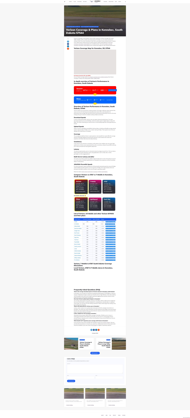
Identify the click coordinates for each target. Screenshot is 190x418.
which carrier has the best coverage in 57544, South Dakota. (95, 171)
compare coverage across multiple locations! (98, 77)
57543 (88, 78)
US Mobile (76, 223)
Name (68, 375)
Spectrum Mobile (77, 228)
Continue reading (69, 405)
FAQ (110, 415)
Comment (68, 363)
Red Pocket (76, 232)
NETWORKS (79, 1)
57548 (95, 78)
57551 (98, 78)
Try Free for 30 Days (80, 208)
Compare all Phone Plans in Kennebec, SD (73, 26)
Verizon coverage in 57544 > (81, 191)
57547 (92, 78)
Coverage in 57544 (95, 333)
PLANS (75, 1)
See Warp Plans (110, 99)
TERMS (119, 415)
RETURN (123, 415)
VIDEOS (119, 1)
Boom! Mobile (77, 244)
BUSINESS (105, 1)
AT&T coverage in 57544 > (108, 191)
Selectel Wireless (78, 255)
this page (94, 325)
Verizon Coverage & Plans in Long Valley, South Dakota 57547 (104, 344)
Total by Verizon (77, 246)
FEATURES (85, 1)
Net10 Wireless (77, 235)
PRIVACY (114, 415)
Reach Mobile (77, 253)
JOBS (106, 415)
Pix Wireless (77, 259)
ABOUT (102, 415)
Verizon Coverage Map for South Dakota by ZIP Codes (89, 26)
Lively (75, 248)
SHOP (116, 1)
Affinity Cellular (77, 257)
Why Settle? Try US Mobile (110, 221)
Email (96, 375)
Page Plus (76, 237)
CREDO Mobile (77, 250)
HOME (70, 1)
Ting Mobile (76, 241)
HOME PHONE (111, 1)
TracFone (76, 239)
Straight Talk (77, 230)
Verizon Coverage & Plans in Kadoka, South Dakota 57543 (86, 344)
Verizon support (106, 322)
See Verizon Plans (112, 90)
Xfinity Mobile (77, 226)
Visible (75, 221)
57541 (85, 78)
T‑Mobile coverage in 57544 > (95, 191)
